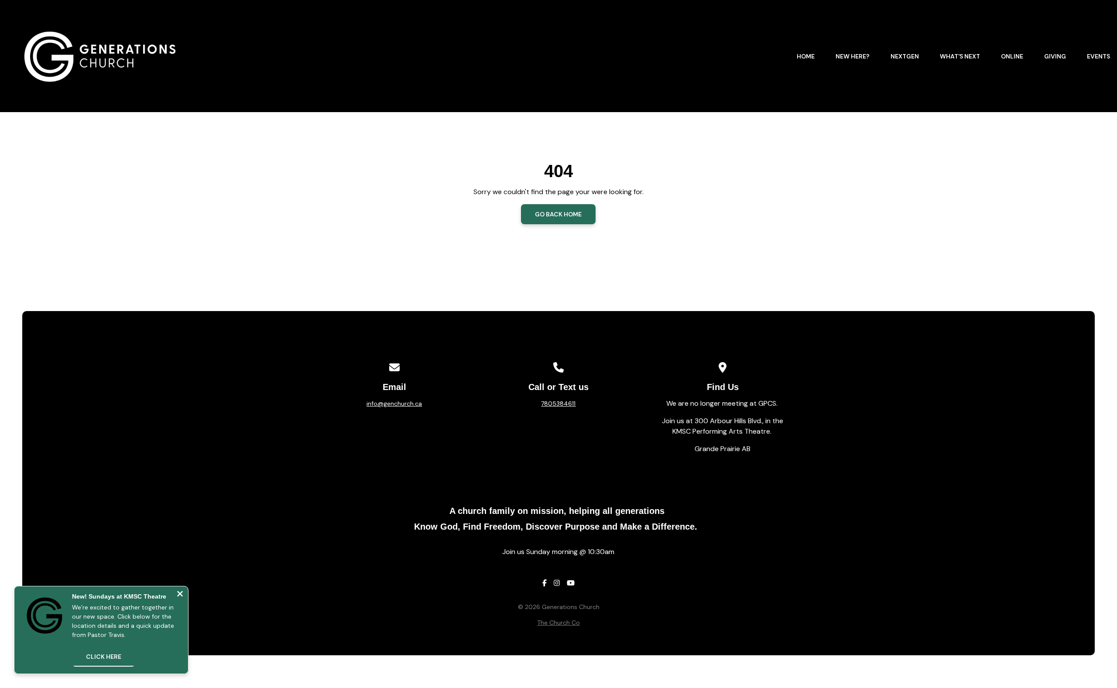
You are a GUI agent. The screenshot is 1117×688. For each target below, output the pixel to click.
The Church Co (558, 622)
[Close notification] (180, 595)
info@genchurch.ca (394, 403)
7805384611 (558, 403)
